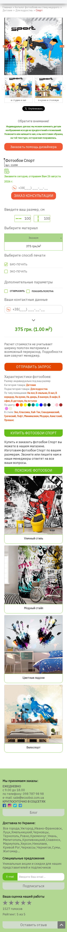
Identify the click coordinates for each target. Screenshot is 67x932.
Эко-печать (18, 271)
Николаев (39, 844)
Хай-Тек (35, 412)
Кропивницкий (33, 840)
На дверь (31, 396)
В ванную (43, 396)
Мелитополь (12, 840)
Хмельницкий (21, 832)
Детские (31, 385)
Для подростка (39, 389)
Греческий (10, 416)
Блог (33, 812)
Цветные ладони (33, 677)
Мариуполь (11, 844)
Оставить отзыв (33, 924)
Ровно (24, 836)
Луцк (6, 832)
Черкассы (28, 847)
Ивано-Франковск (48, 828)
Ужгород (26, 828)
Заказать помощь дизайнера (33, 147)
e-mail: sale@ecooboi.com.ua (23, 798)
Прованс (9, 420)
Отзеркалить (17, 291)
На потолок (30, 400)
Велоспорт (33, 747)
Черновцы (41, 832)
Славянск (53, 840)
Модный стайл (33, 608)
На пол (31, 393)
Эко (16, 412)
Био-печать (18, 264)
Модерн (44, 416)
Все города (11, 828)
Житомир (10, 851)
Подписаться (33, 886)
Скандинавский (50, 412)
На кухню (20, 396)
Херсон (26, 844)
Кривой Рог (11, 847)
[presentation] (4, 87)
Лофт (20, 416)
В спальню (41, 393)
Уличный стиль (33, 538)
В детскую (17, 400)
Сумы (56, 847)
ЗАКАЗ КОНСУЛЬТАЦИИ (33, 195)
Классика (24, 412)
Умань (52, 836)
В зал (51, 393)
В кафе (54, 396)
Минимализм (31, 416)
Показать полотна (42, 291)
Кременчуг (38, 836)
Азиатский (56, 416)
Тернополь (11, 836)
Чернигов (44, 847)
